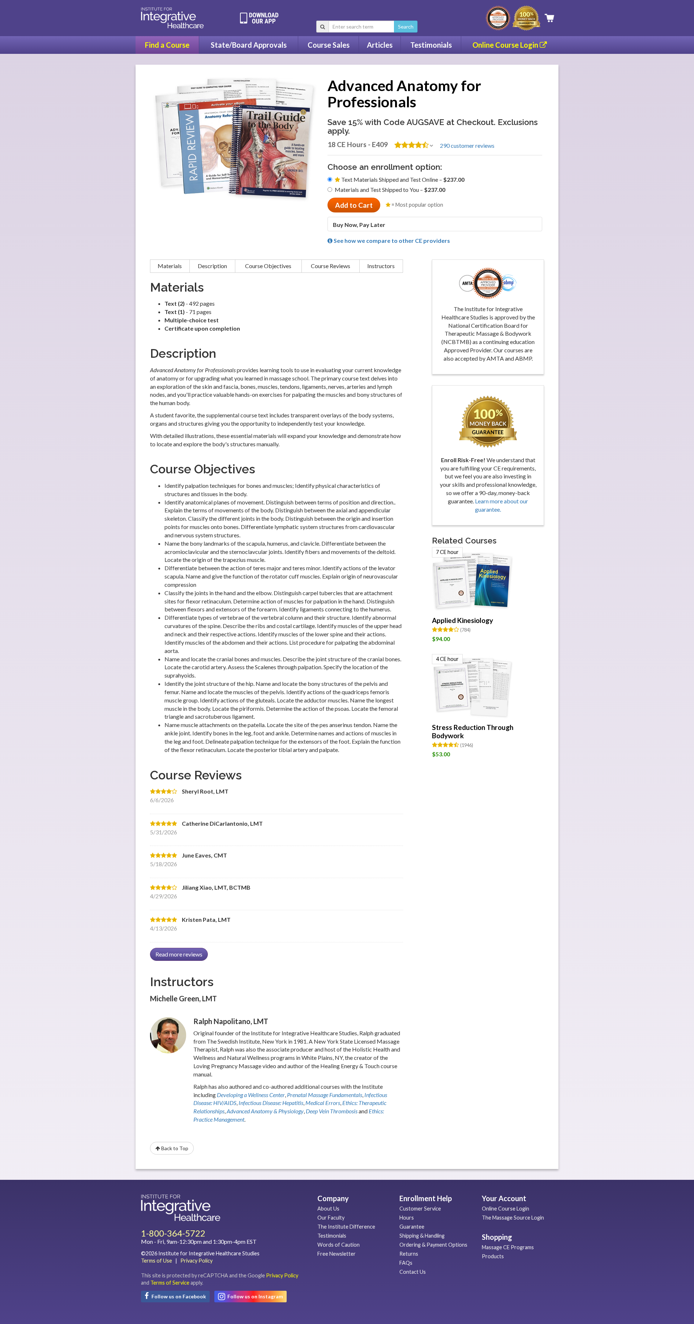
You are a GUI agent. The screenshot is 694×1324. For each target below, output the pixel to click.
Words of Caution (338, 1245)
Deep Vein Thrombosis (331, 1111)
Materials (170, 265)
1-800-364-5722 (173, 1233)
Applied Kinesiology (462, 620)
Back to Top (174, 1148)
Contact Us (412, 1272)
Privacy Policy (196, 1261)
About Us (328, 1208)
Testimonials (431, 44)
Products (493, 1256)
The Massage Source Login (513, 1218)
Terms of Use (156, 1261)
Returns (408, 1254)
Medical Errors (322, 1102)
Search (406, 26)
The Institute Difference (346, 1227)
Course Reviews (330, 265)
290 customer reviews (467, 145)
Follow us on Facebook (178, 1296)
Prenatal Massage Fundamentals (324, 1094)
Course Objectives (268, 265)
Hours (406, 1218)
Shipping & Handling (422, 1236)
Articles (380, 44)
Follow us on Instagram (254, 1296)
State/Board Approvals (249, 44)
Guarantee (411, 1227)
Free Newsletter (336, 1254)
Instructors (381, 265)
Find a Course (167, 44)
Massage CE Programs (508, 1247)
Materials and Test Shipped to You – (390, 189)
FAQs (405, 1263)
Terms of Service (169, 1283)
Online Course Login (506, 44)
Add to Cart (354, 205)
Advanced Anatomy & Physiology (265, 1111)
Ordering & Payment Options (433, 1245)
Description (212, 265)
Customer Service (420, 1208)
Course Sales (329, 44)
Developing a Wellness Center (251, 1094)
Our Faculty (330, 1218)
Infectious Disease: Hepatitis (271, 1102)
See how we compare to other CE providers (391, 240)
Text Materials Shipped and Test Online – (402, 179)
